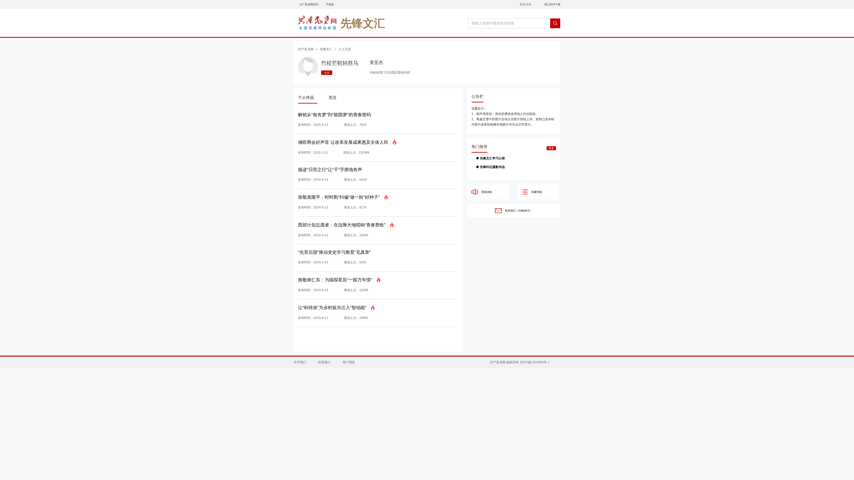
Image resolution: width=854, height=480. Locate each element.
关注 (332, 97)
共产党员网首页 (309, 4)
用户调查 (348, 362)
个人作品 (306, 97)
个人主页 (344, 49)
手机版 (330, 4)
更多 (551, 148)
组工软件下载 (552, 4)
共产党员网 (306, 49)
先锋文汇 (326, 49)
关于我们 (300, 362)
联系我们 (324, 362)
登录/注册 (525, 4)
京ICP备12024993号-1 (534, 362)
